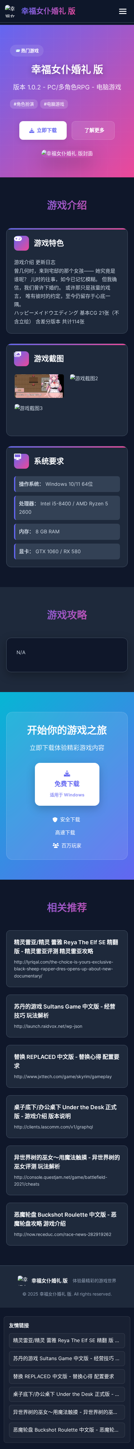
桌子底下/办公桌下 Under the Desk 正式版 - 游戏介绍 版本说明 (69, 1394)
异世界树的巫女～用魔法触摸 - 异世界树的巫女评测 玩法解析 (69, 1412)
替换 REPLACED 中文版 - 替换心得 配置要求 (63, 1376)
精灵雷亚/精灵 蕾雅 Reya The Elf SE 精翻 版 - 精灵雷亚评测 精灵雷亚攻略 (69, 1340)
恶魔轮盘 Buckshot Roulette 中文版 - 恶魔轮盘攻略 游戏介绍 (69, 1430)
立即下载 (47, 130)
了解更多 (94, 130)
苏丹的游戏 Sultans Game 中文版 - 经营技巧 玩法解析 (69, 1358)
